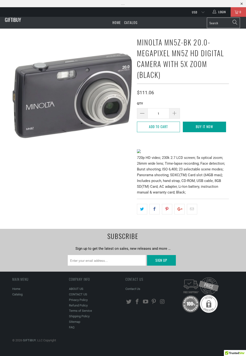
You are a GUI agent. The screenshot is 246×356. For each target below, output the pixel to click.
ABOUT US (76, 289)
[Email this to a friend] (192, 209)
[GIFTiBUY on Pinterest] (154, 302)
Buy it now (204, 126)
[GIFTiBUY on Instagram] (162, 302)
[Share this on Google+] (179, 209)
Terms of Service (80, 310)
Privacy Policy (78, 300)
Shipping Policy (79, 316)
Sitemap (74, 322)
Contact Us (132, 289)
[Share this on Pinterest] (167, 209)
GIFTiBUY (13, 20)
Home (116, 22)
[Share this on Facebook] (154, 209)
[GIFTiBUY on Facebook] (137, 302)
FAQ (71, 327)
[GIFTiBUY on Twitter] (129, 302)
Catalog (130, 22)
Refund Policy (78, 305)
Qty (140, 103)
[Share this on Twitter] (142, 209)
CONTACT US (78, 294)
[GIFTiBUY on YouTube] (145, 302)
